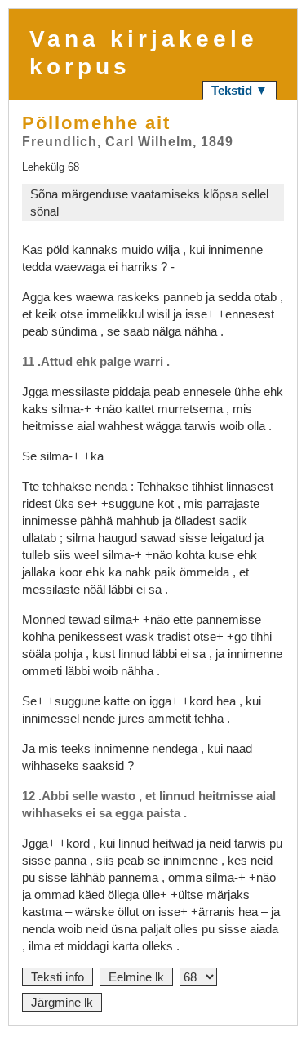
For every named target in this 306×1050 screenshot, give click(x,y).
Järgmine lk (62, 1002)
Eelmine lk (136, 977)
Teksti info (57, 977)
